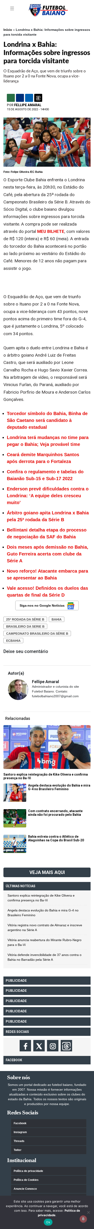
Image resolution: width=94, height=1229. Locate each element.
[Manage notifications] (83, 1219)
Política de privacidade (28, 1171)
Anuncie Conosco (25, 1188)
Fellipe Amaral (27, 105)
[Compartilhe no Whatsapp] (11, 98)
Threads (19, 1141)
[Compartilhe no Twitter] (29, 98)
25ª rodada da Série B (25, 619)
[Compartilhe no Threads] (38, 98)
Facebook (20, 1123)
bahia (57, 619)
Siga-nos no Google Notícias (42, 605)
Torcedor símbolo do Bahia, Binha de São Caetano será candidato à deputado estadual (47, 420)
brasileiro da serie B (25, 626)
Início (7, 30)
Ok (48, 1222)
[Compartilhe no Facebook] (20, 98)
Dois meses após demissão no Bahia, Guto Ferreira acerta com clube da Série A (47, 554)
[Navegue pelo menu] (12, 9)
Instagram (20, 1132)
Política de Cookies (26, 1180)
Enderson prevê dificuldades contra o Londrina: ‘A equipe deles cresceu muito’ (48, 495)
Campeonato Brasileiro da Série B (37, 633)
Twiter (17, 1150)
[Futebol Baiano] (48, 10)
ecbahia (13, 640)
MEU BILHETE (50, 231)
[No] (88, 1212)
